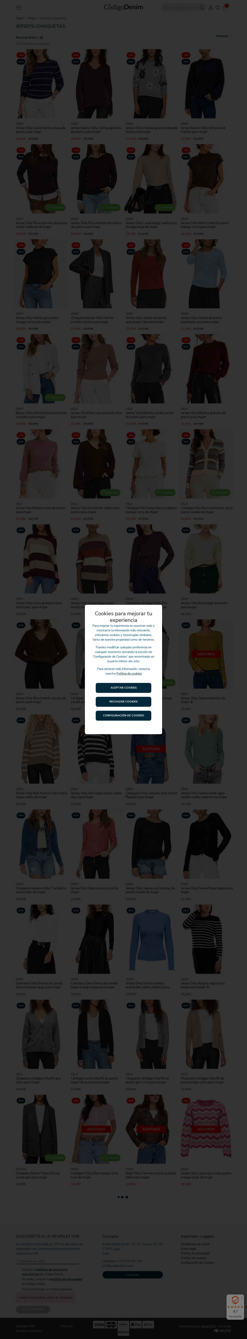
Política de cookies (129, 674)
